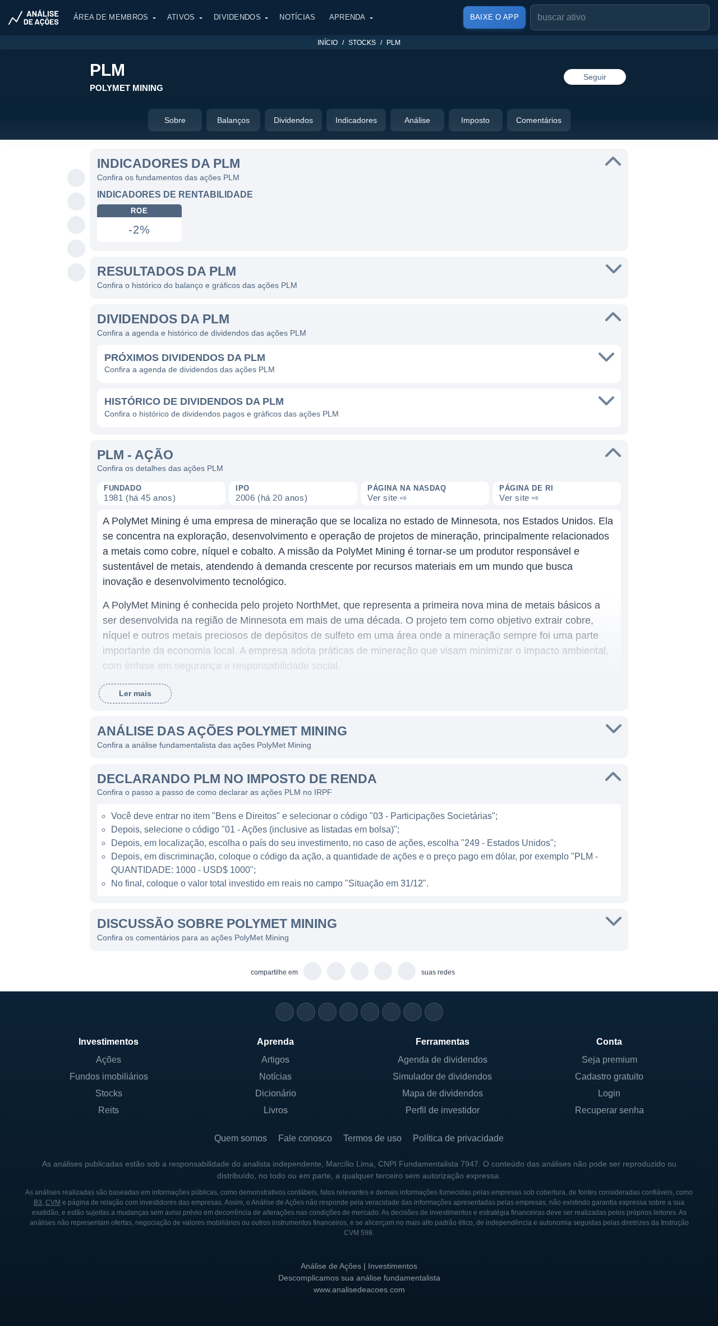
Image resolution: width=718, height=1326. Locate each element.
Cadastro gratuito (609, 1076)
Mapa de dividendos (442, 1093)
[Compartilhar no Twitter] (76, 249)
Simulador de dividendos (442, 1076)
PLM (393, 43)
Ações (108, 1059)
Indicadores (356, 120)
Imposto (475, 120)
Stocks (362, 43)
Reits (108, 1110)
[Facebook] (306, 1012)
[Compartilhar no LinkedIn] (76, 273)
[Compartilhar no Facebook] (76, 225)
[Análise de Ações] (37, 17)
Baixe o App (494, 17)
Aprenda (347, 17)
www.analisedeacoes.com (359, 1289)
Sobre (175, 120)
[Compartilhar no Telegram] (76, 202)
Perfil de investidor (443, 1110)
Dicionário (275, 1093)
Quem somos (240, 1138)
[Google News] (391, 1012)
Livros (276, 1110)
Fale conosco (305, 1138)
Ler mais (135, 693)
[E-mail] (434, 1012)
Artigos (275, 1059)
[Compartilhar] (76, 155)
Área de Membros (111, 17)
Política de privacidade (458, 1138)
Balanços (233, 120)
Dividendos (237, 17)
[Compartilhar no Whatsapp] (76, 178)
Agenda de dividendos (442, 1059)
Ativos (181, 17)
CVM (53, 1202)
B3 (38, 1202)
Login (609, 1093)
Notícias (297, 17)
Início (327, 43)
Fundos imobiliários (109, 1076)
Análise (417, 120)
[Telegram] (348, 1012)
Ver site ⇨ (387, 497)
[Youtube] (370, 1012)
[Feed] (412, 1012)
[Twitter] (327, 1012)
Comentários (538, 120)
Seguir (594, 76)
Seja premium (609, 1059)
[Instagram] (284, 1012)
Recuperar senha (609, 1110)
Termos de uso (372, 1138)
